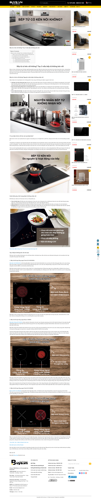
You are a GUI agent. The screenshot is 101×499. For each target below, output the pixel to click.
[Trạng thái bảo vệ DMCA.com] (71, 480)
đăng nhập (16, 455)
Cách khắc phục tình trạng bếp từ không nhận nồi (21, 57)
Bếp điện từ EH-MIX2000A (15, 263)
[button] (88, 3)
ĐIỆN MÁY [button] (45, 6)
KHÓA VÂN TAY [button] (52, 6)
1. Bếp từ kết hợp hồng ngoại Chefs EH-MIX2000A (22, 59)
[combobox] (53, 3)
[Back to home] (16, 3)
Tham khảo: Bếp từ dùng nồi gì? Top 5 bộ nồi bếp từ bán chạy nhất (23, 249)
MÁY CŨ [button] (78, 6)
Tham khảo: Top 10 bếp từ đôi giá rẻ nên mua (19, 442)
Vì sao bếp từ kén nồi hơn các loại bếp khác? (20, 55)
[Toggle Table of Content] (32, 51)
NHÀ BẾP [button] (18, 6)
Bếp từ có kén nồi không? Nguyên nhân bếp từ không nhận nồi (23, 54)
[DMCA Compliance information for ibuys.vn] (52, 480)
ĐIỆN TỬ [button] (66, 6)
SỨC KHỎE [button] (60, 6)
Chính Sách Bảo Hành (35, 474)
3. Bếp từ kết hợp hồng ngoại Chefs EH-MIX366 (22, 61)
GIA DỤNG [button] (12, 6)
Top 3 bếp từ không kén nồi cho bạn (19, 58)
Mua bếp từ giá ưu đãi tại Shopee (16, 445)
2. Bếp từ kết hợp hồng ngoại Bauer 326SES (22, 60)
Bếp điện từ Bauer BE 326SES (16, 322)
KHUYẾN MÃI (72, 6)
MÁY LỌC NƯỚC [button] (26, 6)
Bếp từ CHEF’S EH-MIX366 (15, 390)
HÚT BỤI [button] (33, 6)
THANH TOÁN (71, 468)
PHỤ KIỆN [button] (39, 6)
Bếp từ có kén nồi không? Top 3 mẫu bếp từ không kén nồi (22, 53)
